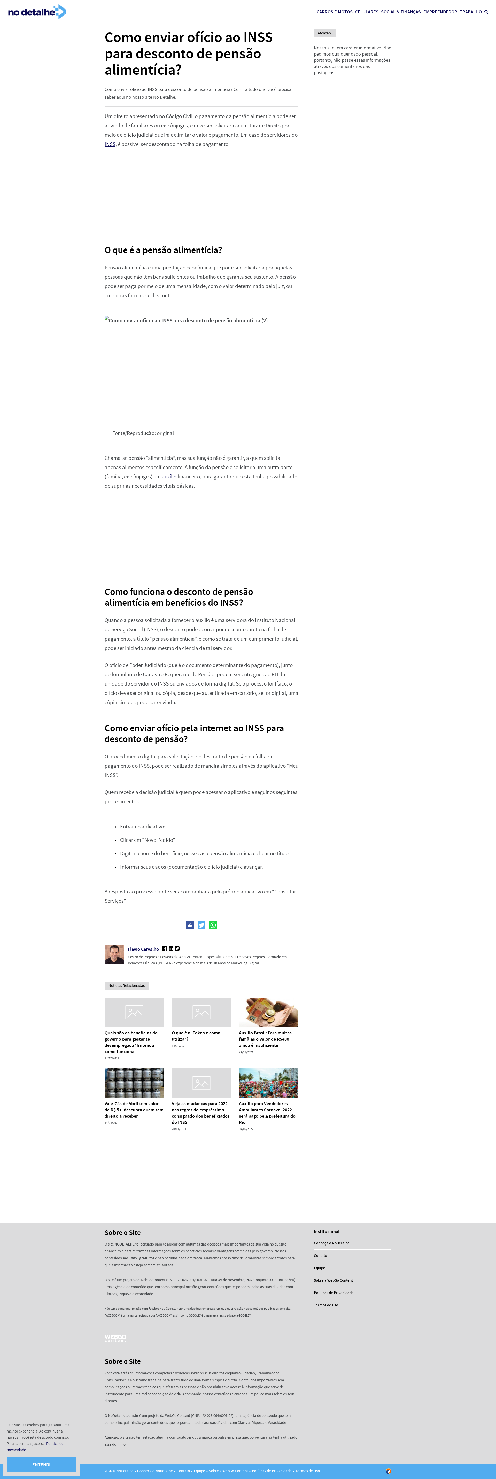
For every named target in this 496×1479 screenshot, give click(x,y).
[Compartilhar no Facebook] (190, 925)
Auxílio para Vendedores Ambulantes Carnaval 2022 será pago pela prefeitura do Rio (267, 1113)
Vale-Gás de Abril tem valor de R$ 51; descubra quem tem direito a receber (134, 1110)
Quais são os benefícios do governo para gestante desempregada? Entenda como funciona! (131, 1042)
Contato (320, 1255)
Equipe (319, 1268)
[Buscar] (486, 12)
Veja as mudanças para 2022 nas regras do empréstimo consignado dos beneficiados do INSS (201, 1113)
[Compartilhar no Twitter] (201, 925)
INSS (110, 144)
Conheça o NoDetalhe (332, 1243)
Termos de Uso (326, 1305)
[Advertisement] (201, 193)
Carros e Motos (335, 12)
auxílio (169, 476)
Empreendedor (440, 12)
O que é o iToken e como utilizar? (196, 1036)
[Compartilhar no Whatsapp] (213, 925)
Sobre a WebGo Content (333, 1280)
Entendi (41, 1464)
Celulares (366, 12)
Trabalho (471, 12)
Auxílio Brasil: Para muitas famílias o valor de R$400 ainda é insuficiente (265, 1039)
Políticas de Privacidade (334, 1292)
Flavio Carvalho (143, 949)
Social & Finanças (401, 12)
